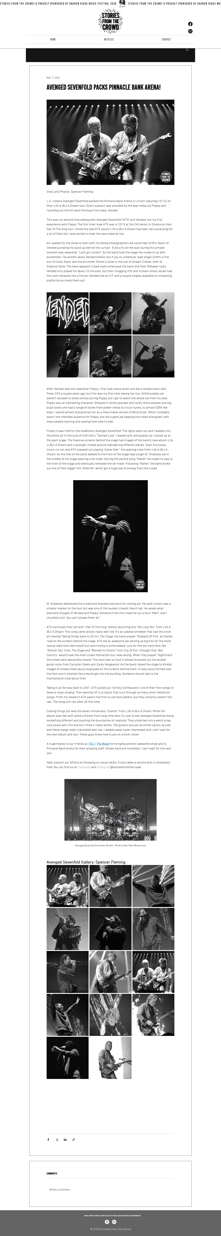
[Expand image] (68, 313)
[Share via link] (73, 1139)
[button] (187, 49)
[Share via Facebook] (48, 1139)
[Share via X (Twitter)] (56, 1139)
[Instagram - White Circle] (114, 1222)
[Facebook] (190, 24)
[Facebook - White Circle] (107, 1222)
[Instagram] (190, 31)
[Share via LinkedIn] (65, 1139)
